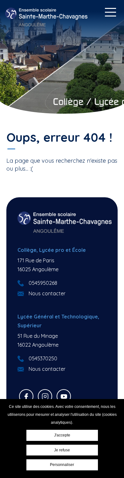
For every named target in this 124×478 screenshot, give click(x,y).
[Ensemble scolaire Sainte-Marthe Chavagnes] (46, 17)
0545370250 (43, 358)
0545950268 (43, 283)
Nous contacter (47, 293)
